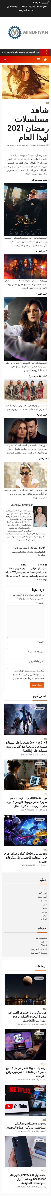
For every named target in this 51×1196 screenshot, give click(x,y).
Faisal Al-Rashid (26, 754)
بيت (45, 889)
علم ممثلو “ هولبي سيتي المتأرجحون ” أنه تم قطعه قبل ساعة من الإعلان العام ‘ (36, 572)
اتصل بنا (32, 6)
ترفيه (47, 102)
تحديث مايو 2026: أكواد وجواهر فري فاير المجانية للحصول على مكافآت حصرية (25, 857)
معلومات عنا (42, 6)
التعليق (40, 603)
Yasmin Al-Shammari (38, 145)
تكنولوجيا (43, 1063)
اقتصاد (44, 900)
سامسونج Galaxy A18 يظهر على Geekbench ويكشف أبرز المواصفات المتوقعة (27, 1179)
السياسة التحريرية (12, 6)
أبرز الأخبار (42, 893)
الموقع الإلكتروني (36, 661)
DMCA (24, 6)
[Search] (5, 59)
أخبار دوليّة (42, 897)
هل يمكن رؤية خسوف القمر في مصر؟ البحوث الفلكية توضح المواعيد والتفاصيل (27, 1016)
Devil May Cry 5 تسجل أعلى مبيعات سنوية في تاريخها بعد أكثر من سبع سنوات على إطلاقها (26, 746)
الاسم (41, 642)
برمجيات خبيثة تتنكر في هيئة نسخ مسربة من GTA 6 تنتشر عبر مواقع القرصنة (26, 1072)
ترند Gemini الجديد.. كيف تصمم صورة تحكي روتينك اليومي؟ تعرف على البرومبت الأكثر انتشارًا (26, 802)
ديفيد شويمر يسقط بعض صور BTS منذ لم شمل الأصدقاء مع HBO (15, 570)
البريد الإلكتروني (36, 651)
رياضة (44, 911)
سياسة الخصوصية (26, 10)
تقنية (45, 908)
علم (45, 904)
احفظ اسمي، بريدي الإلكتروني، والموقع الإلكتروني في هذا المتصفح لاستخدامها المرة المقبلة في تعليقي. (28, 674)
